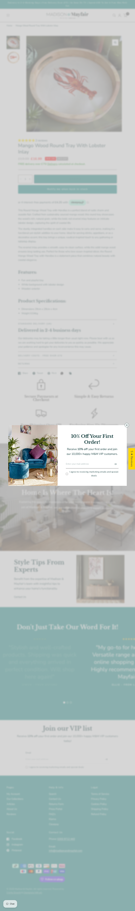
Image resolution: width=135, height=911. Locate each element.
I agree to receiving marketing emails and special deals (93, 473)
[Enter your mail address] (115, 464)
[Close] (127, 425)
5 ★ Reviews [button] (132, 459)
